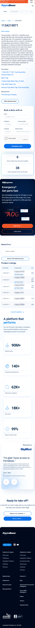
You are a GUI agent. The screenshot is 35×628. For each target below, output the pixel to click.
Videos (22, 596)
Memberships (6, 576)
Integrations (6, 580)
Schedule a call (17, 146)
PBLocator (6, 555)
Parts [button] (5, 11)
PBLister (5, 567)
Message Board (7, 589)
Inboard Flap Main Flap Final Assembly (15, 87)
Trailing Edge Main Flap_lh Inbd (12, 81)
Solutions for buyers (8, 552)
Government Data (25, 561)
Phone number (22, 121)
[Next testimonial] (14, 482)
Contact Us (23, 576)
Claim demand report (10, 101)
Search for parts (7, 584)
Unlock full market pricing (15, 258)
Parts (9, 20)
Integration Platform (8, 561)
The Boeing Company (9, 95)
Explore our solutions (16, 513)
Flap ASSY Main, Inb (8, 84)
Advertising (23, 564)
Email (5, 114)
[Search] (31, 11)
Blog (21, 580)
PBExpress (6, 558)
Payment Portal (24, 605)
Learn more (17, 231)
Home (3, 20)
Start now (17, 226)
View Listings (5, 31)
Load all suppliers (16, 312)
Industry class (19, 128)
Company (6, 128)
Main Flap (4, 78)
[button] (23, 132)
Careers (22, 600)
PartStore (5, 564)
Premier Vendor (19, 274)
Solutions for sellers (25, 552)
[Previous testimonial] (6, 482)
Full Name (6, 121)
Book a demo (17, 518)
